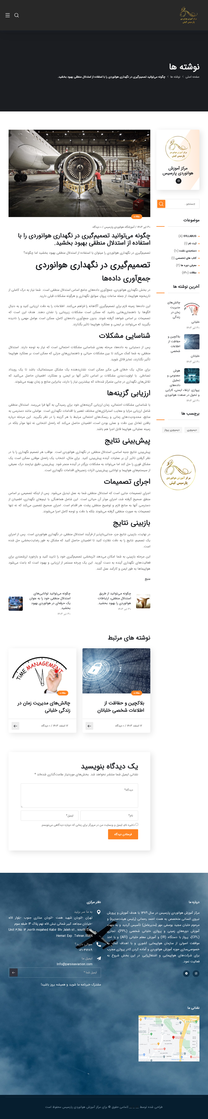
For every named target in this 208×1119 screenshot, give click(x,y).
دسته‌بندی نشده (187, 251)
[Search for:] (178, 203)
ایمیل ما (87, 958)
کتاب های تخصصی (186, 258)
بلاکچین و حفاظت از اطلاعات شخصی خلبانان (120, 707)
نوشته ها (175, 77)
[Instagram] (196, 973)
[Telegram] (186, 973)
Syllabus (189, 236)
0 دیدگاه (97, 227)
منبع (147, 578)
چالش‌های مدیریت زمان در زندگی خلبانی (44, 707)
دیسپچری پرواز (172, 430)
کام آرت (134, 1107)
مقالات (137, 216)
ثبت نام (192, 243)
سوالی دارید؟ (83, 944)
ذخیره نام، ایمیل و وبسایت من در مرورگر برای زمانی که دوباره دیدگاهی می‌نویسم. (88, 825)
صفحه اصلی (192, 77)
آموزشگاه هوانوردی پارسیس (119, 227)
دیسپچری (192, 430)
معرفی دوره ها (188, 265)
